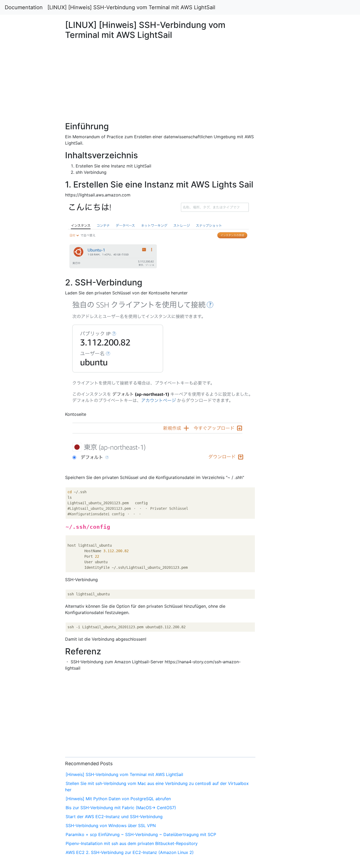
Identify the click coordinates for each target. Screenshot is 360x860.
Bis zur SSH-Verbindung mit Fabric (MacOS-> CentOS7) (121, 807)
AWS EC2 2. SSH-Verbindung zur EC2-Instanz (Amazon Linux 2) (130, 852)
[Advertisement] (291, 251)
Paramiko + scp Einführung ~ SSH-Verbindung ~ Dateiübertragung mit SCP (141, 834)
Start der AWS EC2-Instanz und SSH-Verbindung (114, 816)
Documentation (24, 7)
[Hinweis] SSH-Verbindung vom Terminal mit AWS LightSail (124, 774)
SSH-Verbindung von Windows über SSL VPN (111, 825)
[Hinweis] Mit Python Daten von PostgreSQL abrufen (118, 798)
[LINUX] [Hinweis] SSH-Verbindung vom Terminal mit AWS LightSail (131, 7)
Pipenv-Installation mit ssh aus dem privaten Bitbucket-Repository (132, 843)
